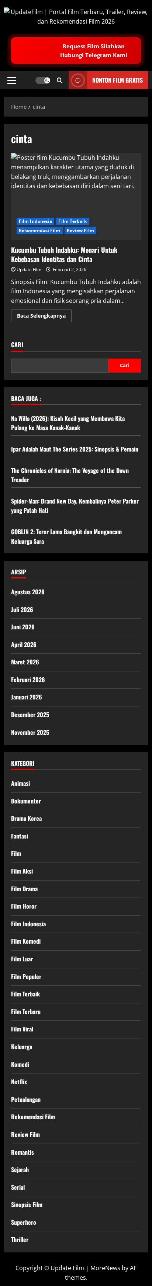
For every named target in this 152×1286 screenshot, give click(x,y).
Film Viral (22, 1028)
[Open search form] (59, 80)
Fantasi (19, 836)
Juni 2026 (23, 626)
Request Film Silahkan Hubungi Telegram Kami (93, 50)
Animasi (20, 783)
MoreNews (105, 1268)
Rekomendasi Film (40, 230)
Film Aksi (22, 871)
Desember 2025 (30, 714)
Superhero (23, 1222)
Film (16, 853)
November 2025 (30, 732)
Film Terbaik (72, 221)
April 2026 (24, 644)
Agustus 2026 (28, 591)
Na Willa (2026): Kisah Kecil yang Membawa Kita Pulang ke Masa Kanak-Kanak (68, 423)
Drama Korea (26, 818)
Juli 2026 (22, 609)
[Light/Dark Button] (42, 80)
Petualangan (26, 1099)
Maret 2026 (25, 661)
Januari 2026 (26, 696)
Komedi (20, 1064)
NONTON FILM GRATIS (117, 80)
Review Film (80, 230)
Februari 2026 (28, 679)
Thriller (19, 1239)
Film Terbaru (26, 1011)
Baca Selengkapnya (44, 317)
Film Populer (26, 976)
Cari (17, 344)
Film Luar (22, 958)
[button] (12, 80)
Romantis (22, 1152)
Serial (18, 1187)
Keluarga (21, 1046)
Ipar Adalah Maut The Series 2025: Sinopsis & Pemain (74, 449)
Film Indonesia (35, 221)
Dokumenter (26, 800)
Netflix (19, 1081)
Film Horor (24, 906)
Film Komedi (26, 941)
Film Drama (24, 888)
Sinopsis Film (26, 1204)
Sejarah (20, 1169)
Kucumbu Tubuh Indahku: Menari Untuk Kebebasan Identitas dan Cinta (76, 196)
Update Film (29, 269)
